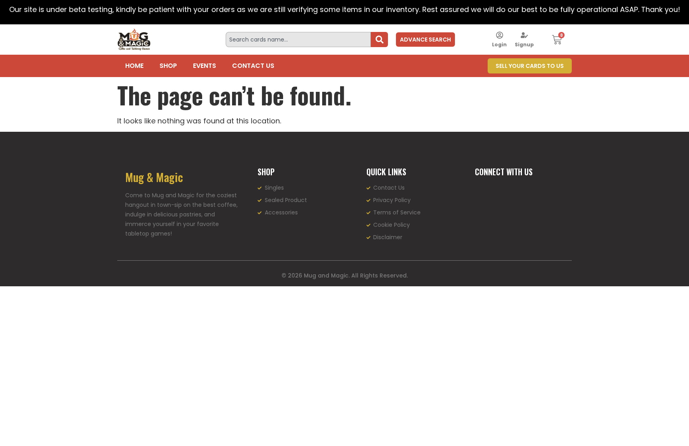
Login (499, 44)
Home (134, 65)
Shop (168, 65)
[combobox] (298, 39)
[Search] (379, 39)
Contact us (253, 65)
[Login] (499, 35)
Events (204, 65)
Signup (524, 44)
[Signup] (524, 35)
